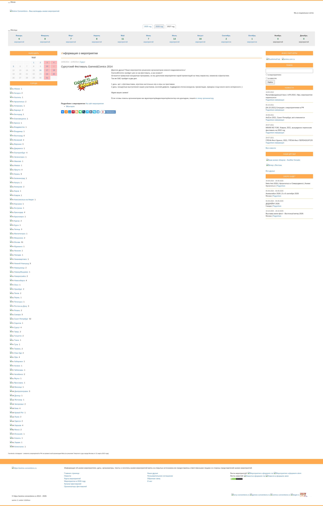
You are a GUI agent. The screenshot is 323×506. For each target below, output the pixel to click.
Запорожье (19, 404)
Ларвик (17, 442)
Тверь (16, 332)
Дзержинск (18, 148)
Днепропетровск (21, 391)
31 (47, 78)
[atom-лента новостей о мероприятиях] (277, 476)
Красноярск (19, 217)
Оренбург (18, 289)
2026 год (59, 6)
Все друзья (270, 171)
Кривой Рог (19, 413)
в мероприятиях (274, 75)
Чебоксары (18, 370)
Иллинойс (18, 434)
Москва (17, 242)
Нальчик (17, 251)
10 (47, 66)
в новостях (272, 78)
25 (54, 74)
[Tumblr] (90, 111)
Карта (49, 6)
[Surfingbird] (87, 111)
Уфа (16, 357)
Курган (17, 221)
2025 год (147, 26)
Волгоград (18, 136)
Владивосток (19, 127)
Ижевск (17, 165)
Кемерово (18, 187)
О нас (149, 481)
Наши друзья (152, 473)
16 (40, 70)
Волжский (18, 140)
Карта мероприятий (72, 479)
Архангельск (19, 102)
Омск (16, 285)
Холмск (17, 366)
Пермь (17, 297)
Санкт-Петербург (21, 319)
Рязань (17, 310)
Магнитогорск (19, 234)
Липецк (17, 229)
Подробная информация (275, 100)
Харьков (18, 425)
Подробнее (281, 186)
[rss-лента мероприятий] (260, 473)
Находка (17, 255)
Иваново (17, 161)
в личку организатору (205, 98)
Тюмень (17, 349)
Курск (16, 225)
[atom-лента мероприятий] (287, 473)
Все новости (271, 148)
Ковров (17, 195)
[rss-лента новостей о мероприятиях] (254, 476)
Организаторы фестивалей (75, 486)
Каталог (70, 6)
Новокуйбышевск (21, 272)
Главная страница (71, 473)
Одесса (18, 421)
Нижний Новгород (21, 263)
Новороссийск (20, 276)
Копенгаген (19, 447)
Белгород (18, 114)
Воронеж (17, 144)
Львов (17, 417)
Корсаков (18, 204)
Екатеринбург (19, 153)
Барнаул (17, 110)
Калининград (19, 178)
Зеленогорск (19, 157)
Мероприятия (26, 6)
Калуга (17, 183)
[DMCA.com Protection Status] (236, 479)
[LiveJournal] (83, 111)
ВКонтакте (70, 106)
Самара (17, 315)
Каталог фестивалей (72, 484)
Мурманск (18, 246)
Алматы (17, 438)
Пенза (16, 293)
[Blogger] (76, 111)
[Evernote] (80, 111)
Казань (17, 174)
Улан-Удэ (18, 353)
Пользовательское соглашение (160, 476)
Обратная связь (84, 6)
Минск (17, 430)
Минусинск (18, 238)
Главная (13, 6)
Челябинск (18, 374)
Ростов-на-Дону (20, 306)
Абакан (17, 89)
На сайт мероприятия (95, 103)
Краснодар (18, 212)
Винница (18, 387)
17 (47, 70)
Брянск (17, 123)
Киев (16, 408)
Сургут (17, 327)
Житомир (18, 400)
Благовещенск (20, 119)
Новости (39, 6)
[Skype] (94, 111)
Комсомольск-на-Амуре (24, 200)
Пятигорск (18, 302)
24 (47, 74)
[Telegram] (97, 111)
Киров (16, 191)
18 (54, 70)
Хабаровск (18, 361)
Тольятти (18, 336)
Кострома (18, 208)
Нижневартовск (20, 259)
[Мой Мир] (69, 111)
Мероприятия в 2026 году (75, 481)
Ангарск (17, 93)
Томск (16, 340)
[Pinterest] (73, 111)
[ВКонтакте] (62, 111)
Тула (16, 344)
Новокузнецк (19, 268)
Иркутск (17, 170)
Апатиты (17, 97)
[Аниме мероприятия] (24, 468)
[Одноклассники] (66, 111)
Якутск (16, 378)
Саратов (17, 323)
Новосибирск (19, 280)
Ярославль (18, 383)
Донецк (17, 396)
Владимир (18, 131)
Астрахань (18, 106)
